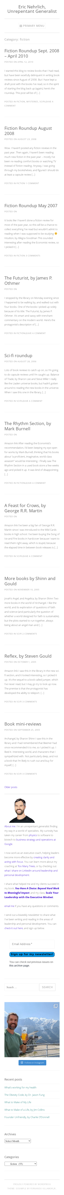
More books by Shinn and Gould (29, 581)
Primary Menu (33, 26)
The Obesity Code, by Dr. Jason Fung (24, 1094)
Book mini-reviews (22, 724)
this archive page (19, 965)
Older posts (10, 787)
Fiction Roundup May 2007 (30, 205)
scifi (42, 101)
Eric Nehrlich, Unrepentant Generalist (32, 9)
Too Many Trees (26, 866)
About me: (10, 826)
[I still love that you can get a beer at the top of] (32, 1029)
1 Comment (32, 183)
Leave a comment (35, 333)
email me (9, 906)
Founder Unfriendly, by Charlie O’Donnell (26, 1117)
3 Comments (32, 255)
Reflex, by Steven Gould (28, 656)
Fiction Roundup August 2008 (28, 130)
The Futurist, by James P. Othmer (28, 280)
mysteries (32, 101)
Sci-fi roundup (18, 355)
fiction (21, 101)
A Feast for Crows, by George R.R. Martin (25, 508)
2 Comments (29, 633)
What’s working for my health (20, 1087)
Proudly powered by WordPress (32, 1184)
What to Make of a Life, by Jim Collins (24, 1109)
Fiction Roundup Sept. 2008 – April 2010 (31, 53)
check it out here (13, 928)
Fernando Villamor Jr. (43, 1188)
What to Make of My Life (17, 1102)
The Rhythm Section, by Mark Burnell (27, 426)
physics (33, 835)
